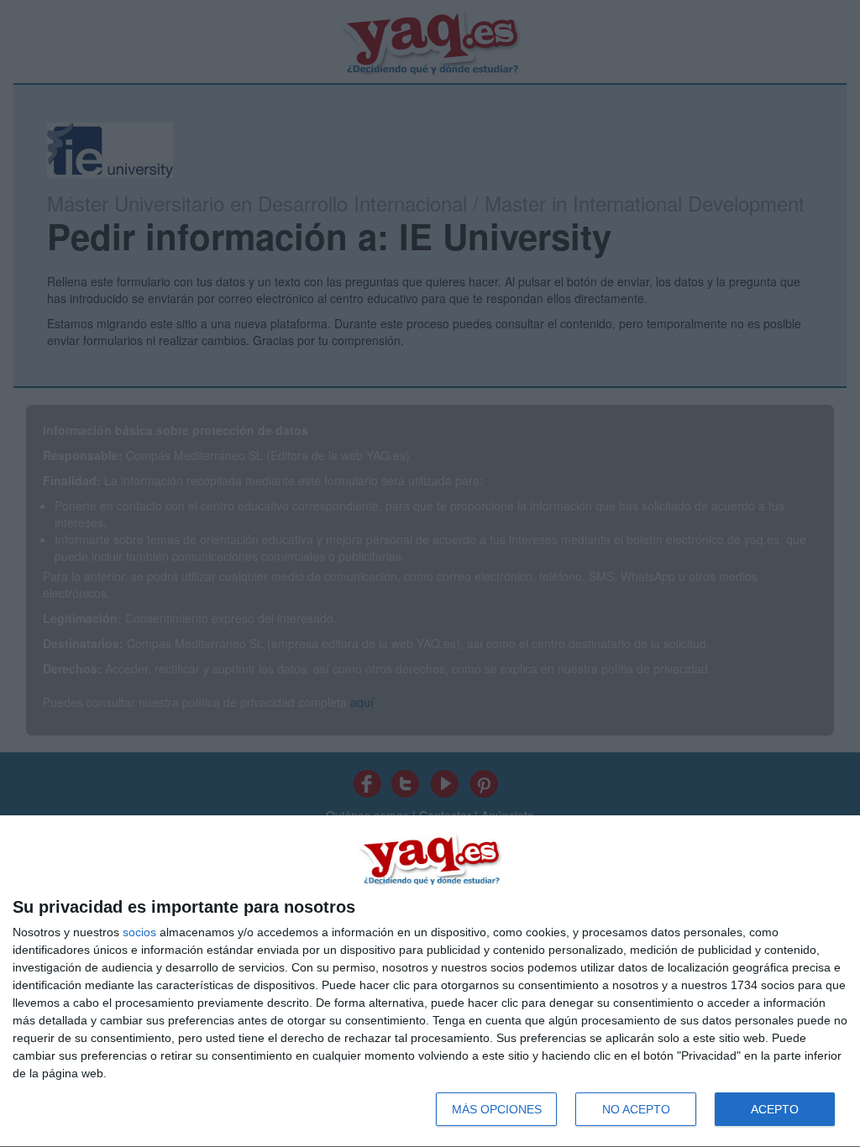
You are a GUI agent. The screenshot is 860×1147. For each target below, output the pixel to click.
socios (139, 932)
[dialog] (430, 981)
